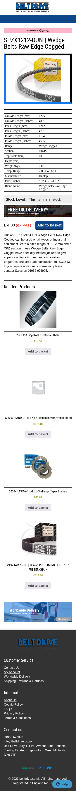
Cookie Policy (13, 704)
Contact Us (11, 667)
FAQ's (8, 709)
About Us (10, 700)
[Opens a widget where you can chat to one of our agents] (62, 784)
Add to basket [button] (38, 351)
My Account (12, 672)
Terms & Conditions (17, 718)
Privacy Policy (14, 713)
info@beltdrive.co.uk (18, 741)
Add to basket (49, 225)
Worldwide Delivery (17, 676)
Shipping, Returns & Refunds (24, 681)
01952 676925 (13, 737)
